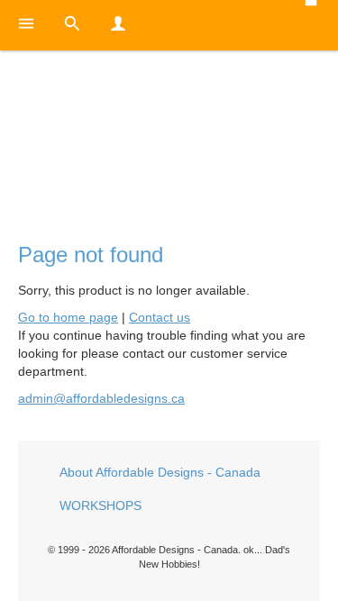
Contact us (159, 317)
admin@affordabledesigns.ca (101, 398)
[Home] (169, 132)
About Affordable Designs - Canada (159, 472)
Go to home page (68, 317)
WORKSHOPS (100, 505)
